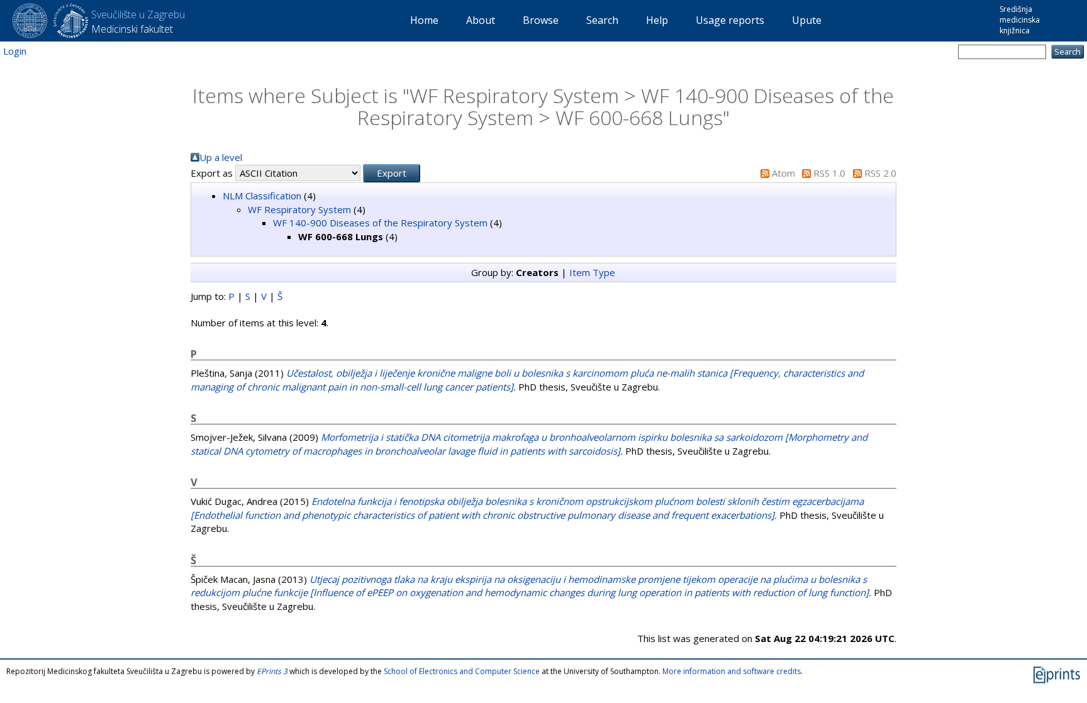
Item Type (592, 272)
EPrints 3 (272, 671)
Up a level (220, 157)
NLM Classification (262, 195)
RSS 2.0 (880, 173)
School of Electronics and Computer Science (462, 671)
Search (602, 20)
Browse (541, 20)
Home (424, 20)
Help (657, 20)
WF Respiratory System (299, 209)
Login (14, 51)
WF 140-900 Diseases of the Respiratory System (380, 222)
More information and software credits (731, 671)
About (480, 20)
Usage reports (730, 20)
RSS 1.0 (829, 173)
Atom (783, 173)
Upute (807, 20)
